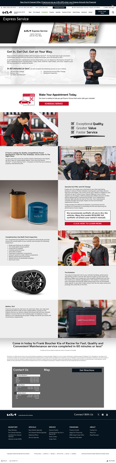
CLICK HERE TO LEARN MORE (88, 223)
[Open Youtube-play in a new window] (107, 414)
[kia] (7, 12)
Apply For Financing (75, 432)
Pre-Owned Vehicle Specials (37, 432)
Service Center (53, 430)
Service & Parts (66, 12)
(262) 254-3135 (43, 7)
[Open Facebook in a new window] (102, 414)
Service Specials (34, 437)
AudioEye (74, 453)
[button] (113, 6)
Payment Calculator (75, 437)
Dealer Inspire (105, 453)
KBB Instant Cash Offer (76, 435)
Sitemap (53, 453)
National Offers (33, 435)
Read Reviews (94, 435)
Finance (51, 12)
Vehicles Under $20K (15, 439)
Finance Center (74, 430)
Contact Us (93, 430)
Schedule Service (59, 7)
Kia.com (67, 453)
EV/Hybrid (45, 12)
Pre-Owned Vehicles (14, 432)
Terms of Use (60, 453)
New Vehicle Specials (35, 430)
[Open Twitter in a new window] (98, 414)
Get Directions (87, 370)
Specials (58, 12)
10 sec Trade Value (102, 12)
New (30, 12)
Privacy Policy (37, 453)
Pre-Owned (36, 12)
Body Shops (76, 12)
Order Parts (52, 439)
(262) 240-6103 (11, 7)
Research (84, 12)
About (90, 12)
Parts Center (53, 437)
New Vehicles (12, 430)
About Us (93, 432)
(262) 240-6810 (28, 7)
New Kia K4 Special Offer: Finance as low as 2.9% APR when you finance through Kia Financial (58, 2)
